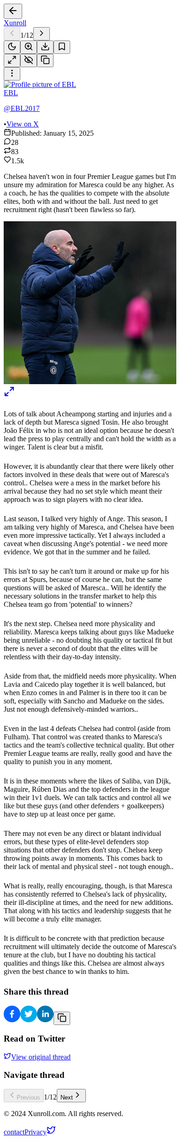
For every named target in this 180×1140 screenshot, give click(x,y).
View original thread (41, 1057)
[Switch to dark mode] (12, 47)
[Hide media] (28, 60)
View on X (22, 124)
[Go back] (13, 11)
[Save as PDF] (45, 47)
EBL (11, 93)
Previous (28, 1097)
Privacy (35, 1132)
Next (66, 1097)
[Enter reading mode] (12, 60)
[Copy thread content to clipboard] (62, 1018)
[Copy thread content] (45, 60)
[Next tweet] (41, 33)
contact (14, 1132)
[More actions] (12, 74)
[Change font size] (28, 47)
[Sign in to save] (62, 47)
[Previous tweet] (12, 33)
